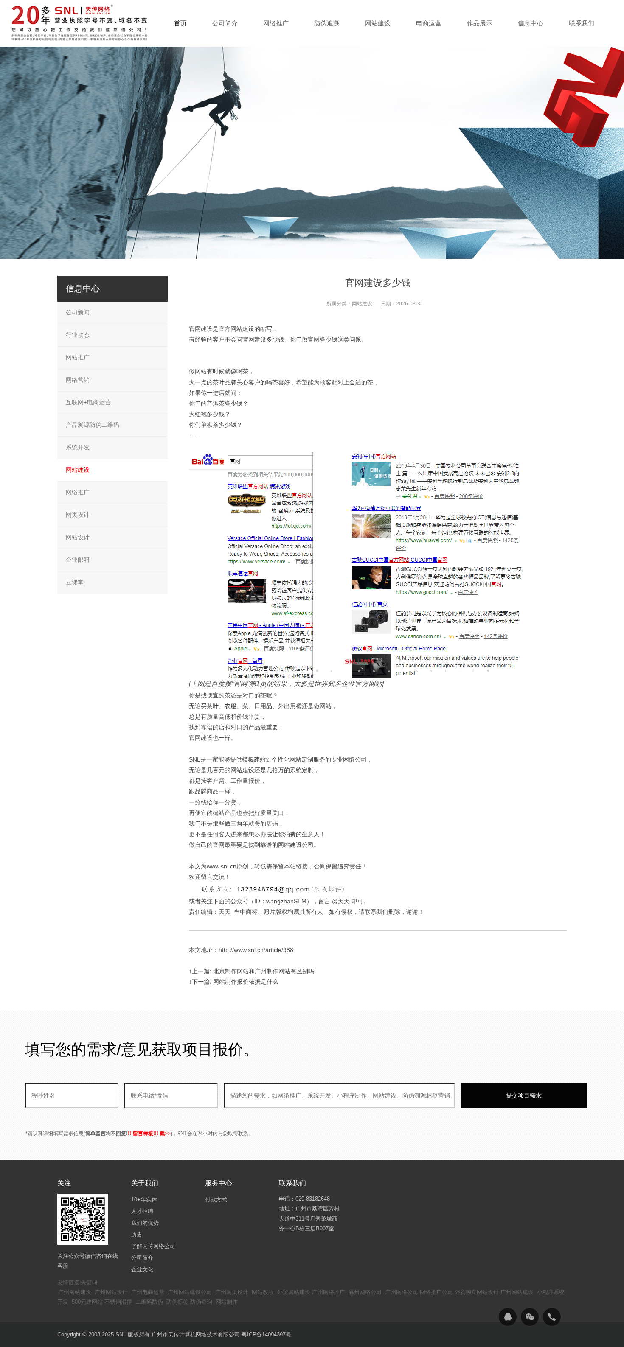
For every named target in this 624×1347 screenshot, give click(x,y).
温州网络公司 (365, 1292)
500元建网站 (87, 1302)
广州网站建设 (74, 1292)
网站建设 (362, 304)
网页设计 (78, 514)
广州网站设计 (111, 1292)
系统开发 (78, 447)
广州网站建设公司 (190, 1292)
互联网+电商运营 (88, 402)
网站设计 (78, 537)
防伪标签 (177, 1302)
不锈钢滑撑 (118, 1302)
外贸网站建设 (293, 1292)
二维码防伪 (149, 1302)
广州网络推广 (328, 1292)
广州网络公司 (401, 1292)
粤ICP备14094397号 (266, 1334)
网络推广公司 (436, 1292)
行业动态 (78, 334)
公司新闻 (78, 312)
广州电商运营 (147, 1292)
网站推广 (78, 357)
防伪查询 (201, 1302)
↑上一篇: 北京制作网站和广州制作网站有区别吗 (251, 971)
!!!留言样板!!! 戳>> (149, 1134)
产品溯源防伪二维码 (92, 424)
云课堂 (75, 582)
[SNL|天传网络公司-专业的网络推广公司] (81, 23)
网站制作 (227, 1302)
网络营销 (78, 379)
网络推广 (78, 492)
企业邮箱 (78, 559)
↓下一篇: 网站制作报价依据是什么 (233, 981)
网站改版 (263, 1292)
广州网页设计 (231, 1292)
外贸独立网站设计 (477, 1292)
